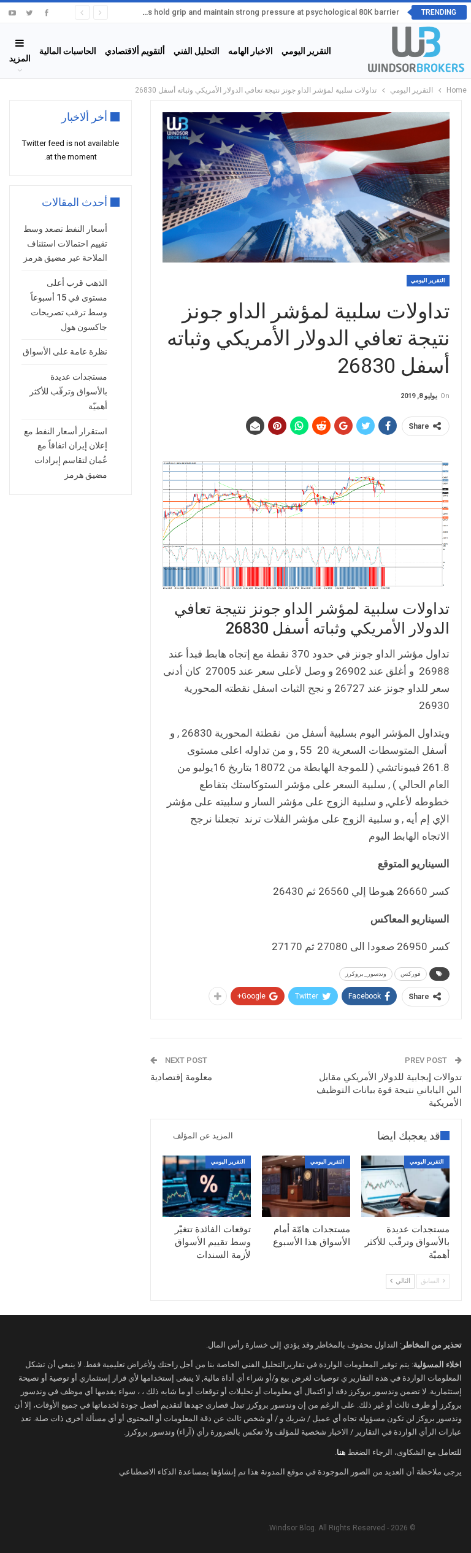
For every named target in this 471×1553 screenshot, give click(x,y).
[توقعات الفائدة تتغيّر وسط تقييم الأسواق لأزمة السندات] (207, 1186)
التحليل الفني (197, 51)
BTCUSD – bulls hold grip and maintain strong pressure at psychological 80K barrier (246, 12)
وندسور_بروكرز (365, 973)
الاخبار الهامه (250, 51)
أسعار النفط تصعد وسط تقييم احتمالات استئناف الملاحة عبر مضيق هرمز (65, 243)
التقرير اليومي (306, 51)
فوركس (410, 973)
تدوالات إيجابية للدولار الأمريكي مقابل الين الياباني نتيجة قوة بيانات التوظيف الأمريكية (389, 1090)
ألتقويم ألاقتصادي (135, 51)
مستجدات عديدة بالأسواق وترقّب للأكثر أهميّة (68, 391)
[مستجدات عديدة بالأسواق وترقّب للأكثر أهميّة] (405, 1186)
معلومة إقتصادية (181, 1077)
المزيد (20, 58)
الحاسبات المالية (67, 51)
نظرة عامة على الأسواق (65, 351)
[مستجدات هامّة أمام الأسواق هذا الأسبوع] (306, 1186)
